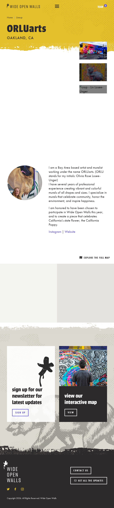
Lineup (19, 17)
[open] (57, 6)
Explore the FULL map (97, 257)
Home (10, 17)
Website (70, 231)
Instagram (55, 231)
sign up (20, 412)
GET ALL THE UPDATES (90, 480)
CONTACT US (80, 470)
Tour (102, 7)
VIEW (71, 412)
